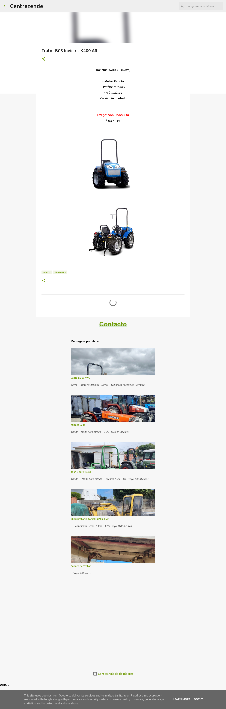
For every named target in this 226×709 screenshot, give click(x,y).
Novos (46, 272)
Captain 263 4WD (80, 377)
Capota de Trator (81, 566)
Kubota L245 (78, 424)
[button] (43, 59)
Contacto (113, 323)
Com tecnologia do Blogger (115, 673)
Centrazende (26, 6)
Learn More (181, 699)
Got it (198, 699)
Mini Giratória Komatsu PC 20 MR (90, 519)
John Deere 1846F (81, 472)
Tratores (60, 272)
